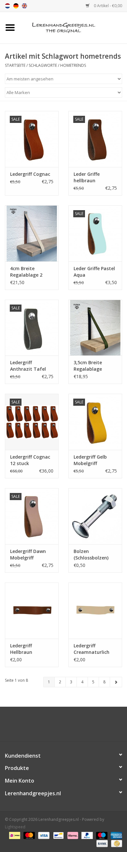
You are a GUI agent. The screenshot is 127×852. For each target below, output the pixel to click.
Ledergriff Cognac (30, 174)
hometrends (73, 65)
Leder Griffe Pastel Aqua (94, 271)
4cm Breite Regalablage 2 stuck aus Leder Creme (28, 271)
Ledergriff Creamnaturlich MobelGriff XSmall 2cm (94, 648)
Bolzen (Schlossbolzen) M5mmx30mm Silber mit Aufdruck (91, 554)
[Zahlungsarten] (14, 835)
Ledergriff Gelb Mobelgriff (90, 460)
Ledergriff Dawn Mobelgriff (28, 554)
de (16, 5)
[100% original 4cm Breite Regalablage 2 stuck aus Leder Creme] (32, 233)
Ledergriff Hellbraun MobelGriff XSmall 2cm (30, 648)
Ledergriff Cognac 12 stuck (30, 460)
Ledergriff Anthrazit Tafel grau (28, 365)
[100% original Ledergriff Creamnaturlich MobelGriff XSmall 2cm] (95, 610)
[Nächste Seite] (116, 682)
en (24, 5)
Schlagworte (43, 65)
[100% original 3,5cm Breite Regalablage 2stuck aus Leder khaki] (95, 328)
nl (7, 5)
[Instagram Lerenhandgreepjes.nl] (69, 726)
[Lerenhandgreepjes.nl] (73, 27)
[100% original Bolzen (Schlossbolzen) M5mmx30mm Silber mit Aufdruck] (95, 516)
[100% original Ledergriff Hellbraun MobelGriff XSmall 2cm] (32, 610)
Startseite (15, 65)
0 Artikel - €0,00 (107, 5)
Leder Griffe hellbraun (87, 177)
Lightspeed (15, 827)
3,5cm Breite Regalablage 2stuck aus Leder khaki (93, 365)
